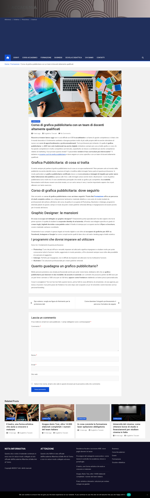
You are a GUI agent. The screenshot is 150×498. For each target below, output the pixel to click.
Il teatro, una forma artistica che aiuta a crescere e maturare (19, 427)
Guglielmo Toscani (50, 133)
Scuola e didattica (73, 58)
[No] (147, 495)
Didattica (16, 19)
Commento (36, 326)
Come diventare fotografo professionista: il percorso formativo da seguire (100, 302)
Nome (34, 355)
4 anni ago (37, 133)
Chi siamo (89, 58)
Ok (129, 494)
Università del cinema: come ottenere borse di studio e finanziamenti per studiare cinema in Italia (126, 428)
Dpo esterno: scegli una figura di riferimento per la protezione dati (52, 302)
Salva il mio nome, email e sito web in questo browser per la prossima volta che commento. (67, 384)
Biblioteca (8, 19)
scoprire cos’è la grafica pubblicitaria (52, 154)
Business (58, 58)
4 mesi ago (48, 433)
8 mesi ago (119, 435)
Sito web (34, 374)
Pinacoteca (25, 19)
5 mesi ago (83, 430)
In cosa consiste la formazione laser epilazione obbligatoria (92, 425)
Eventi (16, 58)
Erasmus (34, 19)
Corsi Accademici (29, 58)
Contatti (101, 58)
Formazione (46, 58)
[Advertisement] (75, 38)
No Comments (66, 133)
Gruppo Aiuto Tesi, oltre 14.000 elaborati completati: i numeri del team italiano (57, 427)
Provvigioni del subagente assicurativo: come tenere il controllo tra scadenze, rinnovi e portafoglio (92, 459)
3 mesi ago (12, 433)
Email (33, 365)
